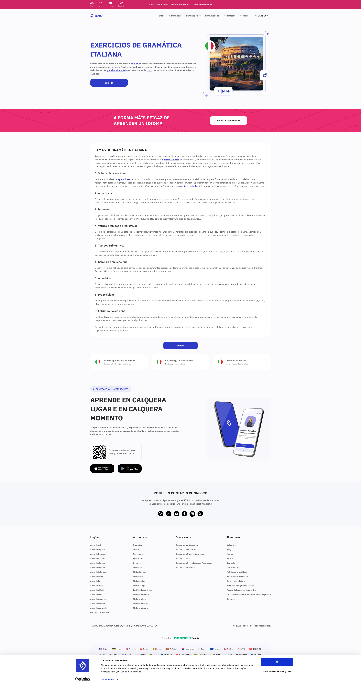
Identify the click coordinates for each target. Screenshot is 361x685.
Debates (137, 563)
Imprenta (231, 599)
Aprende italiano (97, 558)
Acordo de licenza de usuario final (242, 590)
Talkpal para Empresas (186, 549)
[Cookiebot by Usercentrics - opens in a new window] (82, 679)
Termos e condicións (236, 581)
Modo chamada (140, 572)
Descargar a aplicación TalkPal (112, 389)
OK (277, 662)
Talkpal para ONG (183, 558)
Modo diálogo (139, 585)
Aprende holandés (98, 572)
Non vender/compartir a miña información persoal (249, 594)
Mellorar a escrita (140, 608)
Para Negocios (193, 15)
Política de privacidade (237, 572)
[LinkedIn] (192, 514)
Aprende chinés (97, 590)
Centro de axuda (234, 567)
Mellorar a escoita (141, 594)
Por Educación (212, 15)
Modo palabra (139, 581)
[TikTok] (168, 514)
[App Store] (102, 468)
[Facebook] (184, 514)
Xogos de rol (138, 554)
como (149, 70)
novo (110, 156)
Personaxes (138, 558)
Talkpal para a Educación (187, 545)
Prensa (230, 554)
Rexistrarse (229, 15)
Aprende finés (96, 581)
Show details (107, 679)
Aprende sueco (96, 576)
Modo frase (138, 576)
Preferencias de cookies (237, 576)
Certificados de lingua (142, 590)
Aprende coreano (97, 603)
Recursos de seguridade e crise (240, 585)
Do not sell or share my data (277, 671)
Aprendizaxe (175, 15)
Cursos (136, 549)
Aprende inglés (97, 545)
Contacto (231, 563)
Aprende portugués (98, 608)
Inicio (162, 15)
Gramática (137, 545)
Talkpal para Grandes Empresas (190, 554)
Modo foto (137, 567)
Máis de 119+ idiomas (99, 612)
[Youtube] (176, 514)
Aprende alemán (97, 563)
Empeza (109, 82)
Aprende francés (97, 554)
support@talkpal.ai (203, 503)
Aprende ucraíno (97, 567)
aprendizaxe (124, 179)
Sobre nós (231, 545)
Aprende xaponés (98, 599)
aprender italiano (170, 159)
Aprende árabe (96, 585)
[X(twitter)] (200, 514)
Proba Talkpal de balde (228, 120)
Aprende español (97, 549)
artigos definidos (189, 186)
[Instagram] (161, 514)
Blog (229, 549)
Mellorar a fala (139, 599)
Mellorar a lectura (140, 603)
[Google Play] (130, 468)
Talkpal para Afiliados (185, 567)
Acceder (244, 15)
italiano (136, 63)
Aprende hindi (96, 594)
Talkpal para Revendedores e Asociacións (194, 563)
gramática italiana (115, 70)
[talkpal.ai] (98, 15)
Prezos (230, 558)
